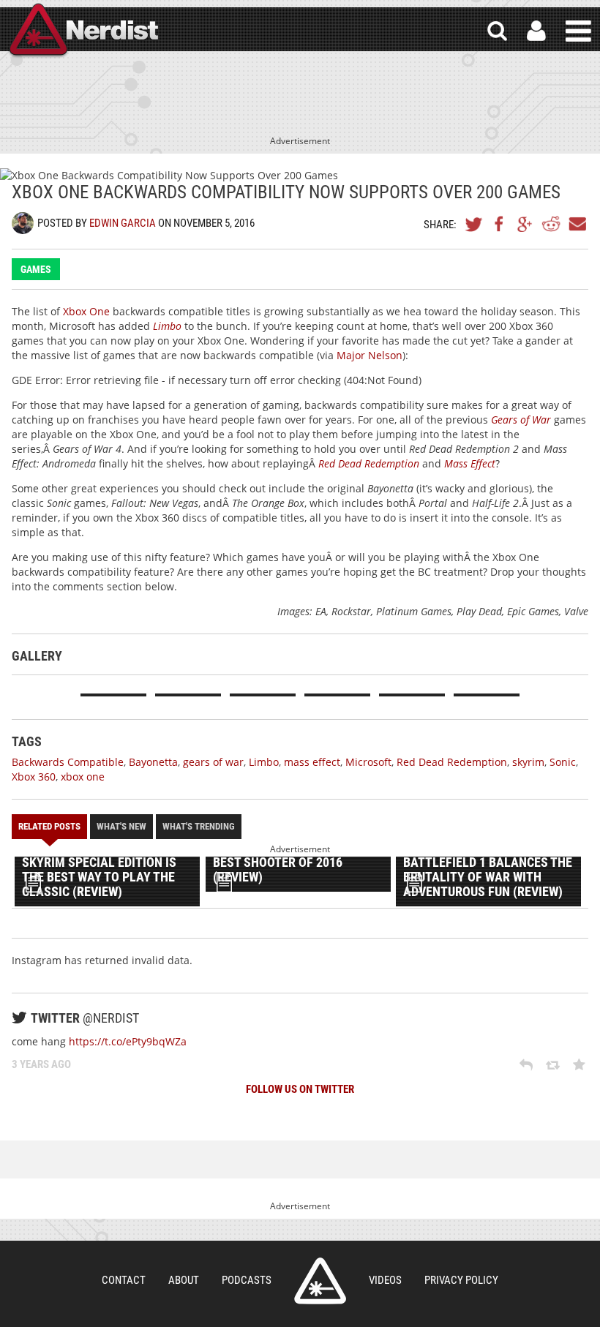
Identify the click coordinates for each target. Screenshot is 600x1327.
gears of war (213, 762)
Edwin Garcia (122, 223)
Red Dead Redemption (452, 762)
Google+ (525, 224)
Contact (124, 1280)
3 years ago (41, 1064)
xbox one (83, 776)
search (497, 31)
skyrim (528, 762)
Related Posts (49, 826)
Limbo (264, 762)
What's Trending (198, 826)
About (183, 1280)
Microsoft (368, 762)
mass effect (312, 762)
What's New (121, 826)
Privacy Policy (461, 1280)
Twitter (474, 224)
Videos (385, 1280)
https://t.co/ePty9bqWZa (128, 1041)
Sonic (563, 762)
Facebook (499, 224)
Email (576, 224)
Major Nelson (369, 355)
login (536, 31)
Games (35, 269)
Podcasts (246, 1280)
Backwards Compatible (68, 762)
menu (578, 31)
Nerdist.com (320, 1281)
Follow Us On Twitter (300, 1089)
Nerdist (82, 31)
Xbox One (86, 311)
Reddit (550, 224)
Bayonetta (153, 762)
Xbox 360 (34, 776)
